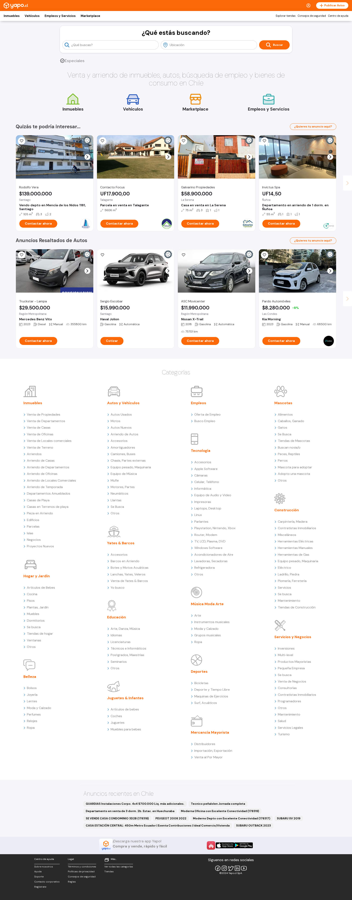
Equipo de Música (124, 474)
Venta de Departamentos (46, 421)
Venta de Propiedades (43, 414)
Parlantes (201, 521)
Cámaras (201, 475)
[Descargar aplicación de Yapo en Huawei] (211, 845)
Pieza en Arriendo (40, 513)
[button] (87, 157)
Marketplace (90, 16)
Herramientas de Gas (293, 554)
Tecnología (200, 450)
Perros (283, 460)
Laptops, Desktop (207, 508)
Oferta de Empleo (207, 414)
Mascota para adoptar (295, 467)
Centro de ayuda (338, 16)
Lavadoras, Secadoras (211, 561)
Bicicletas (201, 683)
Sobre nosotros (43, 866)
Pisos (31, 600)
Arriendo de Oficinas (42, 474)
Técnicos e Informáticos (128, 648)
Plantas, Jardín (37, 607)
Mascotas (283, 403)
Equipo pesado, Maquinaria (131, 467)
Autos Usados (121, 414)
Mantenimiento (289, 600)
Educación (116, 617)
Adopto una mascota (294, 474)
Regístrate (40, 886)
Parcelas (33, 526)
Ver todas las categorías (118, 866)
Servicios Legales (290, 727)
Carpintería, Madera (292, 521)
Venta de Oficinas (40, 434)
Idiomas (116, 635)
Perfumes (34, 714)
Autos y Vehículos (123, 403)
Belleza (29, 676)
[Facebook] (217, 868)
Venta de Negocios (292, 681)
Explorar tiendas (286, 16)
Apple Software (206, 469)
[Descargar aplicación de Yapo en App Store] (225, 845)
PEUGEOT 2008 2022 (170, 818)
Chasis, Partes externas (128, 460)
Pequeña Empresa (291, 668)
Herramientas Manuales (295, 548)
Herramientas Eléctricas (295, 541)
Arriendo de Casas (41, 460)
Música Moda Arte (207, 603)
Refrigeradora (204, 567)
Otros (31, 647)
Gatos (282, 427)
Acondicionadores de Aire (213, 554)
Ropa (31, 727)
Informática (202, 488)
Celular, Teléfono (206, 482)
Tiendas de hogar (40, 633)
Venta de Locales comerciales (49, 441)
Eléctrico (284, 567)
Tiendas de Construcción (297, 607)
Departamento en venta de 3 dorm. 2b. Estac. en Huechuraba (130, 811)
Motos (115, 421)
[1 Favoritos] (102, 255)
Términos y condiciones (82, 866)
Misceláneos (287, 535)
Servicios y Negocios (292, 636)
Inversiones (286, 648)
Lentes (32, 701)
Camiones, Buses (123, 454)
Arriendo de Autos (124, 434)
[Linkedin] (237, 868)
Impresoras (202, 502)
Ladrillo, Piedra (288, 574)
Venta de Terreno (40, 447)
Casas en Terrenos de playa (47, 507)
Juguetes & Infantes (125, 698)
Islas (30, 533)
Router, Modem (205, 535)
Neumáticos (119, 493)
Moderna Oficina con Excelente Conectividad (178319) (220, 811)
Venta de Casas (39, 427)
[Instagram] (224, 868)
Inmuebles (12, 16)
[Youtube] (244, 868)
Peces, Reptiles (289, 454)
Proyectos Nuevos (40, 546)
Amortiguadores (123, 447)
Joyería (32, 695)
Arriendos (34, 454)
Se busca (34, 627)
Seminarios (119, 662)
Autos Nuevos (121, 427)
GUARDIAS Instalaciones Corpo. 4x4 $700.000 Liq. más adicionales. (135, 804)
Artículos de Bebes (41, 587)
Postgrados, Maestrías (127, 655)
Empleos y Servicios (60, 16)
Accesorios (119, 441)
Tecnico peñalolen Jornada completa (218, 804)
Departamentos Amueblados (48, 493)
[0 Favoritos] (21, 141)
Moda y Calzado (39, 708)
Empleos (198, 403)
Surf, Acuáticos (205, 703)
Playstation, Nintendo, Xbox (214, 528)
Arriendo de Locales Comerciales (51, 480)
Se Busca (117, 507)
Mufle (115, 480)
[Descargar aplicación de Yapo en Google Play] (243, 845)
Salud (282, 721)
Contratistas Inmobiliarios (297, 528)
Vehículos (32, 16)
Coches (116, 716)
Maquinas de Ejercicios (211, 696)
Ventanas (34, 640)
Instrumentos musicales (212, 622)
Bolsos (32, 688)
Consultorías (287, 688)
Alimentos (285, 414)
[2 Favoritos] (102, 141)
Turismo (284, 734)
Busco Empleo (204, 421)
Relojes (32, 721)
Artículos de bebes (125, 709)
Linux (198, 515)
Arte (197, 615)
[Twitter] (231, 868)
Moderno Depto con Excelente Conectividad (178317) (231, 818)
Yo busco (117, 587)
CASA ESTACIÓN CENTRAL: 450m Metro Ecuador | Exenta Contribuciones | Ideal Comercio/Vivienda (158, 825)
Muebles (33, 614)
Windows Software (208, 548)
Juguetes (117, 722)
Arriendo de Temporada (45, 487)
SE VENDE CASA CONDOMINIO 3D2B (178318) (117, 818)
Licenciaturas (121, 642)
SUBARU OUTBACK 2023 (253, 825)
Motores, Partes (123, 487)
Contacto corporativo (47, 881)
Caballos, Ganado (291, 421)
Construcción (286, 510)
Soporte (39, 876)
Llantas (116, 500)
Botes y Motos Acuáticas (129, 567)
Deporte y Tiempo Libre (212, 689)
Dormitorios (36, 620)
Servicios (284, 587)
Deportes (199, 671)
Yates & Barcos (120, 543)
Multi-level (285, 655)
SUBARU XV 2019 (288, 818)
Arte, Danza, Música (125, 629)
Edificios (33, 520)
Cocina (32, 594)
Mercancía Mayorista (210, 732)
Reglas (72, 881)
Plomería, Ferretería (292, 581)
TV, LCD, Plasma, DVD (210, 541)
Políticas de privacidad (81, 871)
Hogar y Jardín (36, 576)
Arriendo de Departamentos (48, 467)
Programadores (289, 701)
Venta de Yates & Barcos (129, 581)
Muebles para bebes (126, 729)
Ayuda (38, 871)
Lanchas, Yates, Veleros (128, 574)
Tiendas (109, 871)
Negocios (34, 540)
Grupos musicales (207, 635)
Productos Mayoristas (294, 662)
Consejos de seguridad (312, 16)
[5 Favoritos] (183, 141)
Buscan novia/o (289, 447)
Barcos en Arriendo (125, 561)
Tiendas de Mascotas (294, 441)
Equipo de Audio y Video (212, 495)
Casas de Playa (38, 500)
